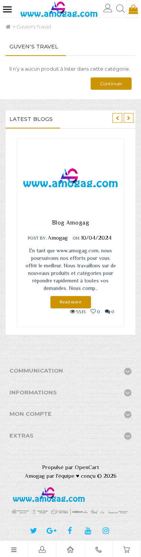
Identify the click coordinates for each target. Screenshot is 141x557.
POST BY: (37, 238)
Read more (71, 302)
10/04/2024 (96, 237)
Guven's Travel (34, 27)
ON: (76, 238)
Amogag (58, 237)
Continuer (111, 83)
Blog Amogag (70, 222)
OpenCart (87, 467)
